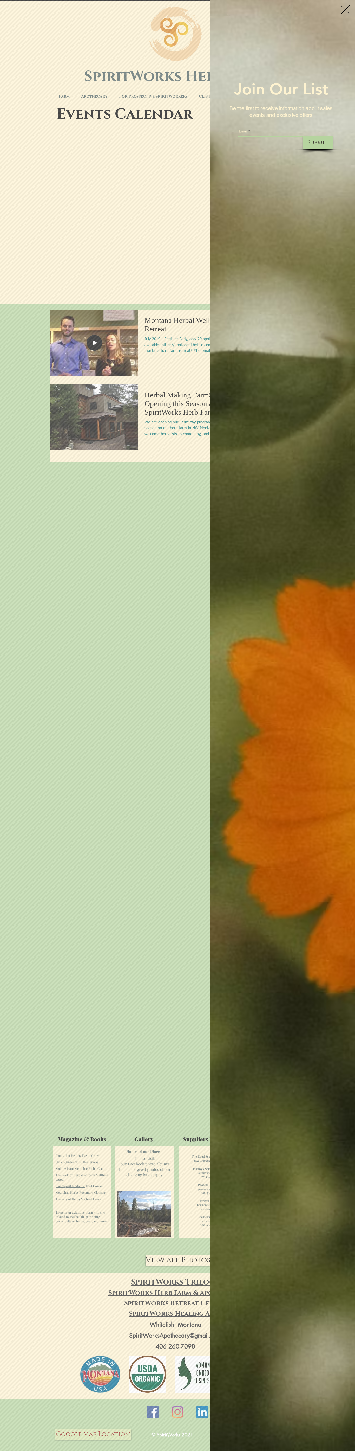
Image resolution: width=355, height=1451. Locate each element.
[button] (345, 9)
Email (243, 131)
